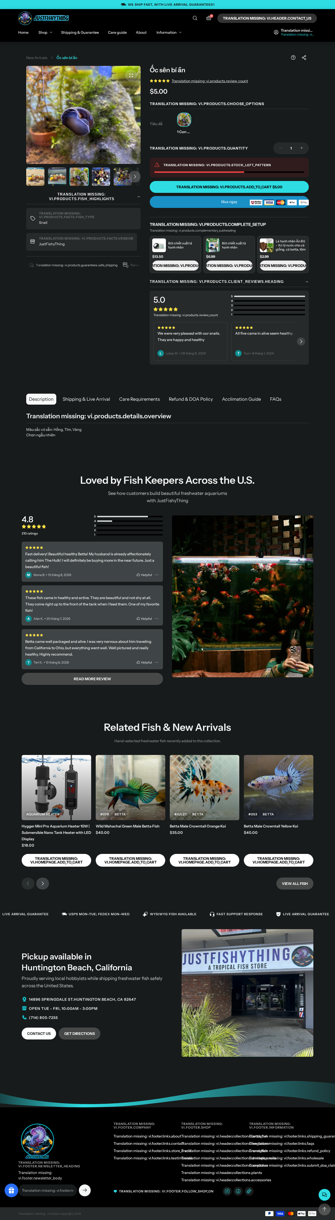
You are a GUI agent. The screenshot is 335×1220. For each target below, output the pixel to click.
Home (23, 32)
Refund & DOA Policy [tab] (191, 399)
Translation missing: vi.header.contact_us (267, 18)
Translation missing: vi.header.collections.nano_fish (224, 1150)
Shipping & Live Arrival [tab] (86, 399)
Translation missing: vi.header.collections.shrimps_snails (228, 1158)
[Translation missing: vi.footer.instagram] (227, 1191)
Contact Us (39, 1033)
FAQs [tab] (275, 399)
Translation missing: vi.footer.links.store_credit (152, 1150)
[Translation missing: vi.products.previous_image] (35, 115)
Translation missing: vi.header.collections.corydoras (224, 1165)
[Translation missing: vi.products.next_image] (132, 115)
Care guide (117, 32)
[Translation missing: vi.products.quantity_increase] (301, 148)
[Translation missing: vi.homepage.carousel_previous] (28, 883)
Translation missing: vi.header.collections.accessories (226, 1180)
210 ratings (30, 533)
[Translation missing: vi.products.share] (304, 57)
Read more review (92, 679)
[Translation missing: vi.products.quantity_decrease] (280, 148)
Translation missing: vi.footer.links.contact (148, 1143)
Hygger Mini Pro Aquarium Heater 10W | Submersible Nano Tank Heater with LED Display (56, 832)
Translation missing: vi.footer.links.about (147, 1136)
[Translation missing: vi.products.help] (293, 57)
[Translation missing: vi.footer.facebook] (238, 1191)
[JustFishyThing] (44, 18)
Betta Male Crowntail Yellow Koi (271, 826)
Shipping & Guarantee (80, 32)
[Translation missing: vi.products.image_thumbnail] (35, 177)
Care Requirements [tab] (139, 399)
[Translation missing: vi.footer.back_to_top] (324, 1209)
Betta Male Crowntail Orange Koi (198, 826)
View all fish (295, 883)
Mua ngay (229, 202)
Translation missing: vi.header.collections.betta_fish (224, 1136)
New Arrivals (36, 57)
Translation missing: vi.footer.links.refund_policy (289, 1150)
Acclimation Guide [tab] (241, 399)
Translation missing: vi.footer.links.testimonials (152, 1158)
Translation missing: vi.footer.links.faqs (281, 1143)
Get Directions (79, 1033)
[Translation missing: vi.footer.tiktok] (249, 1191)
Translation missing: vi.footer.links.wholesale (286, 1158)
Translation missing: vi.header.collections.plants (221, 1172)
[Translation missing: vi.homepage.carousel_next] (301, 341)
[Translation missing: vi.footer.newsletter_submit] (85, 1190)
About (141, 32)
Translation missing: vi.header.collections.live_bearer (225, 1143)
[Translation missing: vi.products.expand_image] (131, 75)
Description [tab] (41, 399)
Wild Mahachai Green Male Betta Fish (128, 826)
